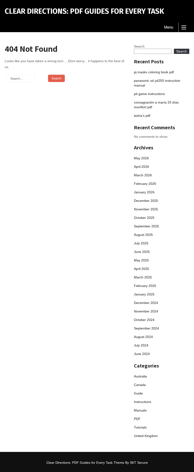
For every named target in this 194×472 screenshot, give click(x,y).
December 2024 (146, 303)
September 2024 (146, 328)
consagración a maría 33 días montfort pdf (156, 104)
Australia (140, 376)
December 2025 (146, 201)
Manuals (140, 410)
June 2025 (142, 252)
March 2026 (143, 175)
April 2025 (141, 269)
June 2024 (142, 354)
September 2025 (146, 226)
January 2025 (144, 294)
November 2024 (146, 311)
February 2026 (145, 184)
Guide (138, 393)
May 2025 (141, 260)
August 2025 (143, 235)
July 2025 (141, 243)
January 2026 (144, 192)
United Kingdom (146, 436)
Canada (140, 385)
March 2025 (143, 277)
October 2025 (144, 218)
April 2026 (141, 167)
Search (139, 46)
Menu (168, 27)
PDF (137, 419)
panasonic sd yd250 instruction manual (157, 83)
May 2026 (141, 158)
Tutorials (140, 427)
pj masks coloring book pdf (154, 72)
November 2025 (146, 209)
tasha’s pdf (142, 115)
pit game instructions (149, 94)
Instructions (142, 402)
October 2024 (144, 320)
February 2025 (145, 286)
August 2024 (143, 337)
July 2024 (141, 345)
